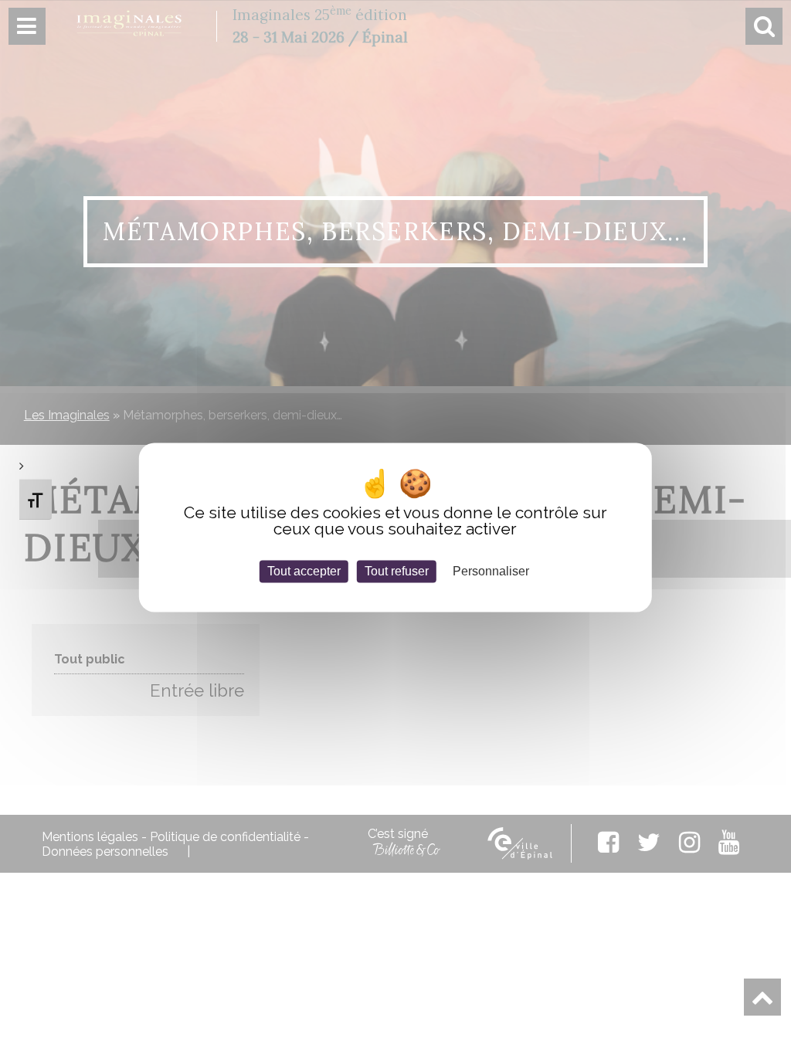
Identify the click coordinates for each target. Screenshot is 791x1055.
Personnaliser (491, 571)
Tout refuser (397, 571)
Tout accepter (304, 571)
